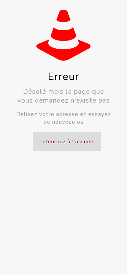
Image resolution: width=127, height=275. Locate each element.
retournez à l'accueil (67, 141)
